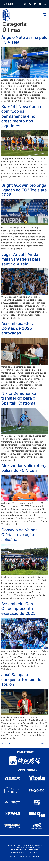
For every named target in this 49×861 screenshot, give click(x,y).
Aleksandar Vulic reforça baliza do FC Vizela (24, 468)
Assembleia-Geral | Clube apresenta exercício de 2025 (19, 608)
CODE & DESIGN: (24, 856)
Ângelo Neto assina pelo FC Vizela (24, 40)
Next (44, 743)
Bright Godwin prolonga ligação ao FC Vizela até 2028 (24, 190)
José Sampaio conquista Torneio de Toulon (21, 679)
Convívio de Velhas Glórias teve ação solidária (19, 534)
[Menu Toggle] (44, 14)
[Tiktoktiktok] (45, 4)
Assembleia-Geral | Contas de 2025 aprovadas (19, 328)
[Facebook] (30, 4)
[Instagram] (25, 4)
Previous (6, 743)
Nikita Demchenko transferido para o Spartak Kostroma (18, 398)
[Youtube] (40, 4)
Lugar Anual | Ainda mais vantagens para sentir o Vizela (21, 259)
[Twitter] (35, 4)
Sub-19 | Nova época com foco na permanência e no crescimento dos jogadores (21, 116)
